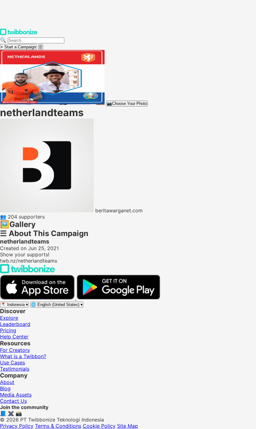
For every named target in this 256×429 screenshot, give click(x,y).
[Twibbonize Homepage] (18, 34)
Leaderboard (15, 324)
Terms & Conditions (58, 426)
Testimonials (14, 369)
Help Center (14, 336)
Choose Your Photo (127, 103)
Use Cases (12, 362)
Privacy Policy (16, 426)
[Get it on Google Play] (118, 298)
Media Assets (16, 395)
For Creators (15, 350)
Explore (9, 318)
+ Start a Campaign (18, 47)
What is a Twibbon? (23, 356)
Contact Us (13, 401)
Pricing (8, 330)
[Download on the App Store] (38, 298)
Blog (5, 388)
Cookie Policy (99, 426)
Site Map (127, 426)
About (7, 382)
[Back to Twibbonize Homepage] (27, 272)
